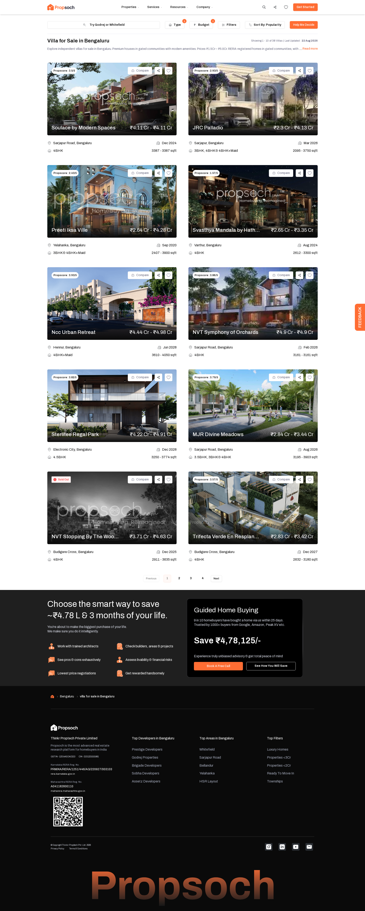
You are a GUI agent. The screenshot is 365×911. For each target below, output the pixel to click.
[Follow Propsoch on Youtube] (296, 847)
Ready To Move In (280, 773)
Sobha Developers (145, 773)
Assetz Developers (146, 781)
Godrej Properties (145, 757)
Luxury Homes (277, 749)
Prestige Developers (147, 749)
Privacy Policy (57, 848)
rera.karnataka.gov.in (63, 774)
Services (153, 7)
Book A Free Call (218, 666)
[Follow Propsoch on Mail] (309, 847)
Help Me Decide (303, 24)
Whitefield (207, 749)
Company (203, 7)
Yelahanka (207, 773)
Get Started (305, 7)
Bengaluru (67, 696)
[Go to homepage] (60, 7)
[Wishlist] (286, 7)
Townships (275, 781)
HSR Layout (208, 781)
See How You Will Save (271, 665)
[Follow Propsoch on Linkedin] (282, 847)
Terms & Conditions (78, 848)
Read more (310, 48)
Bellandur (206, 765)
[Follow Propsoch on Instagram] (269, 847)
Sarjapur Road (210, 757)
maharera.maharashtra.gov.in (68, 791)
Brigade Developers (147, 765)
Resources (177, 7)
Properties (128, 7)
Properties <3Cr (279, 757)
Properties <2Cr (279, 765)
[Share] (275, 7)
